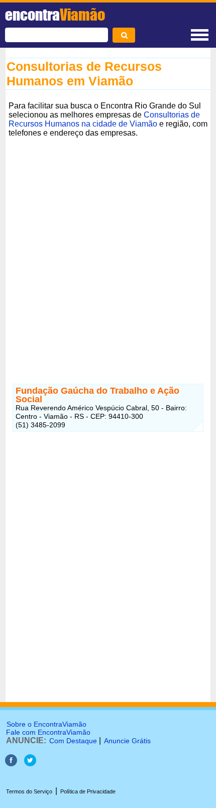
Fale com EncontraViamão (48, 732)
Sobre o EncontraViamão (46, 724)
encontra (55, 14)
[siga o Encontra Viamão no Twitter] (30, 763)
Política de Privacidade (88, 791)
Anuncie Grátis (127, 741)
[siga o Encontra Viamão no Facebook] (12, 763)
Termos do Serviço (29, 791)
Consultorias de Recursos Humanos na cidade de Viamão (104, 119)
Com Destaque (73, 741)
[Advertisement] (108, 249)
